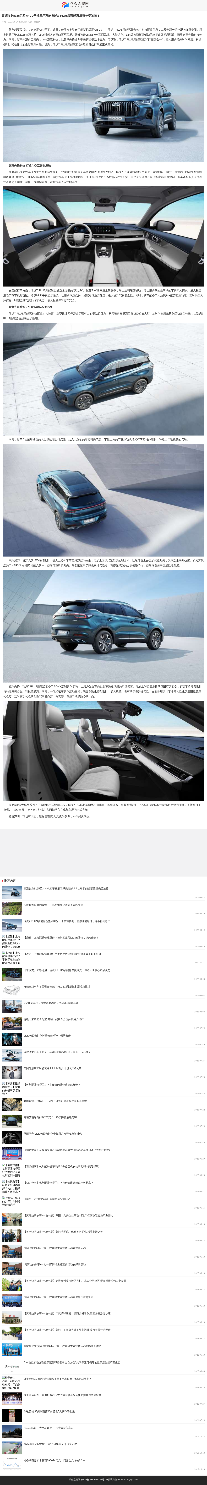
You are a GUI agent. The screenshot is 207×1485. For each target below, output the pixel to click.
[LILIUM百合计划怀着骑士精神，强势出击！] (103, 1039)
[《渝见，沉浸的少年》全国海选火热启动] (103, 1203)
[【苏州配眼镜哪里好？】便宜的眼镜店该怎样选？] (103, 1088)
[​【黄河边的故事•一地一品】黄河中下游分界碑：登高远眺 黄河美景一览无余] (103, 1333)
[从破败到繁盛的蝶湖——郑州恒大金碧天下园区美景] (103, 909)
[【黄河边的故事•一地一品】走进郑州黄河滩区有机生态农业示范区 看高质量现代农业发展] (103, 1284)
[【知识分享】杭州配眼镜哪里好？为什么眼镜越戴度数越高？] (103, 1186)
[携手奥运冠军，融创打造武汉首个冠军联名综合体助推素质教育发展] (103, 1399)
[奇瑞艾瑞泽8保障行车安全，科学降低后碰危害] (103, 1121)
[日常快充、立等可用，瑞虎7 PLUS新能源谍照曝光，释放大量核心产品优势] (103, 974)
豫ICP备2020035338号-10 (94, 1479)
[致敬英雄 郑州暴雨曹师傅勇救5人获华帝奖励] (103, 1415)
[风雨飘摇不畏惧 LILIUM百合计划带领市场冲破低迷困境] (103, 1105)
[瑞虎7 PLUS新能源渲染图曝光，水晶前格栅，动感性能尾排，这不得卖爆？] (103, 925)
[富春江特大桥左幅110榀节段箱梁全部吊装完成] (103, 1448)
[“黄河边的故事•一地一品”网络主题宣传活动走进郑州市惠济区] (103, 1301)
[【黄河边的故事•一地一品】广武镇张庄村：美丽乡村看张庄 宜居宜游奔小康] (103, 1317)
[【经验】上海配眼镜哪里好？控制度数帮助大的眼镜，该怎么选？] (103, 941)
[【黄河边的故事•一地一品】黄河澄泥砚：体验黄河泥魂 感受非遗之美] (103, 1235)
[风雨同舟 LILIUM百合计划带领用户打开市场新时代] (103, 1137)
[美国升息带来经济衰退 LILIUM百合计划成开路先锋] (103, 1072)
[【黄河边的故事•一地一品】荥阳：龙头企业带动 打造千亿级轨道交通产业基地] (103, 1219)
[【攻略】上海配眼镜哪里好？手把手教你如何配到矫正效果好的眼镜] (103, 958)
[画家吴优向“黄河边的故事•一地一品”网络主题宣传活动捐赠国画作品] (103, 1350)
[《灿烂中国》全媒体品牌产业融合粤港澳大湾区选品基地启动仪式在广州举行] (103, 1154)
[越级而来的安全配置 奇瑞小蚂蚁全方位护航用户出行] (103, 1023)
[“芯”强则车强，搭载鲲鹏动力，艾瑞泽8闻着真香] (103, 1007)
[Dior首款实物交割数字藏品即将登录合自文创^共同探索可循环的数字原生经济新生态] (103, 1366)
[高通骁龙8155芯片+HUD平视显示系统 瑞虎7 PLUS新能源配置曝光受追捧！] (103, 892)
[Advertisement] (97, 852)
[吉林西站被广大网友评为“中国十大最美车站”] (103, 1432)
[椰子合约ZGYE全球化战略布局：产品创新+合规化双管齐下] (103, 1383)
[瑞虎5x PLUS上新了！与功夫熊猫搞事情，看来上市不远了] (103, 1056)
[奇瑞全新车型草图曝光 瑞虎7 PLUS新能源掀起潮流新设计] (103, 990)
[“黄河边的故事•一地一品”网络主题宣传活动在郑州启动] (103, 1252)
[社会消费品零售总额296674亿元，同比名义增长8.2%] (103, 1464)
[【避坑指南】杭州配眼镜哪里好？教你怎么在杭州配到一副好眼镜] (103, 1170)
